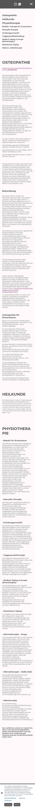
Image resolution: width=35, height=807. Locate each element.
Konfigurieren (8, 800)
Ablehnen (17, 804)
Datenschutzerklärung (10, 798)
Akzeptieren (8, 804)
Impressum (22, 798)
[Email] (15, 4)
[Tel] (19, 4)
